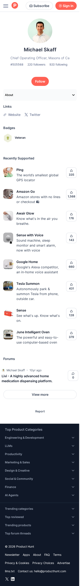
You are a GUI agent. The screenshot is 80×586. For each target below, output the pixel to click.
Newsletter (12, 554)
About (9, 95)
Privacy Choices (43, 563)
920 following (58, 64)
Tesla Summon (28, 283)
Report (40, 411)
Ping (19, 170)
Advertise (63, 563)
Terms (57, 554)
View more (40, 394)
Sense (21, 310)
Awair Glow (25, 213)
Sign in (68, 6)
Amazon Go (25, 191)
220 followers (36, 64)
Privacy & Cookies (17, 563)
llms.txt (10, 571)
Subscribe (41, 6)
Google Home (27, 262)
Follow (40, 81)
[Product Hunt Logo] (14, 5)
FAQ (47, 554)
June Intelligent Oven (33, 332)
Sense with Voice (29, 235)
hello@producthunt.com (50, 571)
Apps (26, 554)
